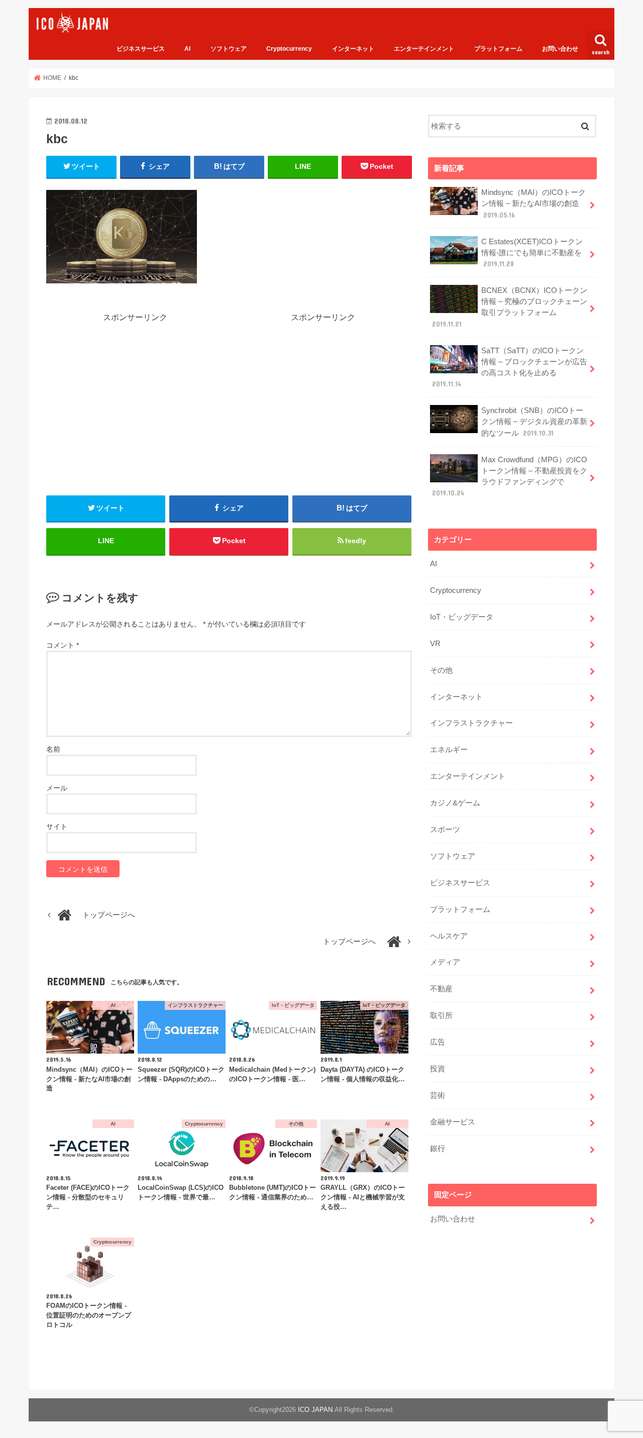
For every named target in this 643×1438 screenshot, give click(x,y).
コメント (62, 645)
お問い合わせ (560, 48)
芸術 (437, 1095)
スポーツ (445, 830)
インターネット (353, 48)
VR (435, 644)
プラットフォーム (498, 48)
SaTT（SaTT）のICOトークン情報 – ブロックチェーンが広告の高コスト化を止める (509, 367)
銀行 (437, 1149)
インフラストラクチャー (471, 723)
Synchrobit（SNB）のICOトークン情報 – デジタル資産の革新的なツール (534, 421)
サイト (56, 827)
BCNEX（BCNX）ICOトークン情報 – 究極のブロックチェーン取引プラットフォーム (509, 307)
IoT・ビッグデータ (461, 617)
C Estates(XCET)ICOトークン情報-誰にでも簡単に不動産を (532, 253)
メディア (445, 962)
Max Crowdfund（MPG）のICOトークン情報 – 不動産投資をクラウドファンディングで (509, 476)
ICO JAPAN (315, 1409)
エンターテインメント (424, 48)
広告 (437, 1042)
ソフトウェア (228, 48)
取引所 (441, 1015)
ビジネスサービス (141, 48)
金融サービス (452, 1122)
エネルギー (449, 750)
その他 (441, 670)
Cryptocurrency (289, 48)
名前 (53, 749)
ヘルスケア (449, 936)
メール (56, 788)
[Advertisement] (135, 393)
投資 (437, 1069)
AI (187, 48)
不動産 (441, 989)
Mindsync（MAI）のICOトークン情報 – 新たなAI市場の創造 (533, 203)
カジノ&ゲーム (455, 803)
